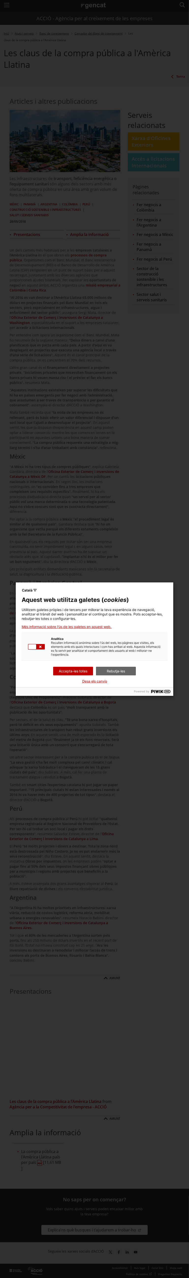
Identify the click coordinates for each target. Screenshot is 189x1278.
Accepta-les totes (73, 671)
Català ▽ (29, 590)
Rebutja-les (116, 671)
